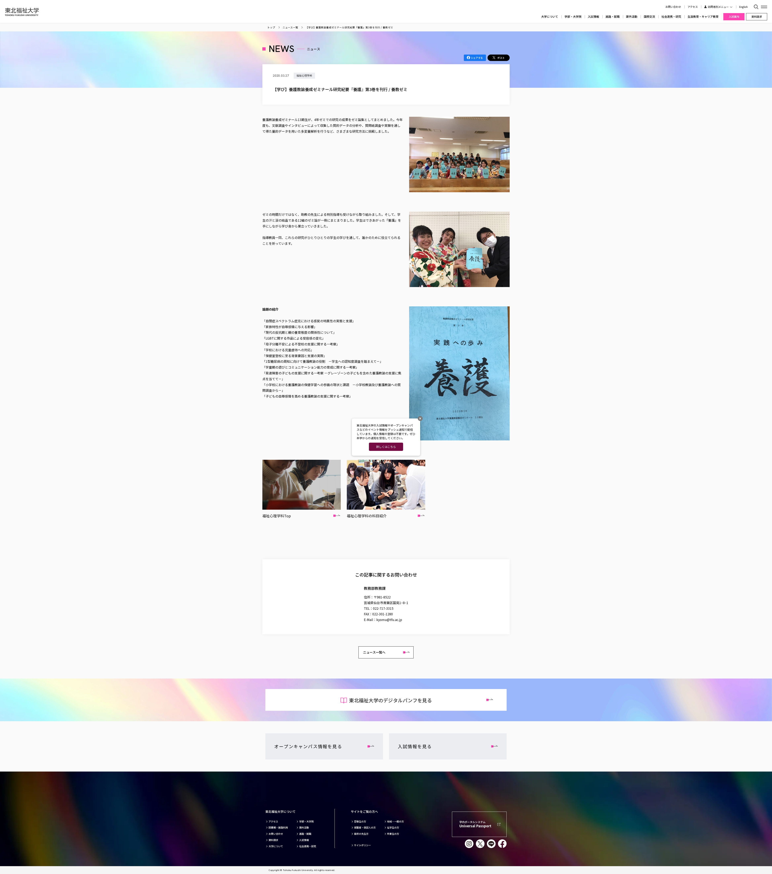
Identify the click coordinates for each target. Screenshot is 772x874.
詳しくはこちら (386, 447)
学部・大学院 (573, 17)
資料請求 (273, 840)
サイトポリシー (362, 845)
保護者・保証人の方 (365, 827)
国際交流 (649, 17)
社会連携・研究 (671, 17)
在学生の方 (393, 827)
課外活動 (631, 17)
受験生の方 (360, 821)
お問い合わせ (276, 833)
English (743, 7)
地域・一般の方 (395, 821)
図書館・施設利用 (278, 827)
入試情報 (593, 17)
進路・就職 (613, 17)
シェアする (477, 57)
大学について (549, 17)
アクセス (693, 7)
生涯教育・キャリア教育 (703, 17)
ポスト (501, 57)
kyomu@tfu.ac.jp (389, 619)
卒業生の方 (393, 833)
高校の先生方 (361, 833)
